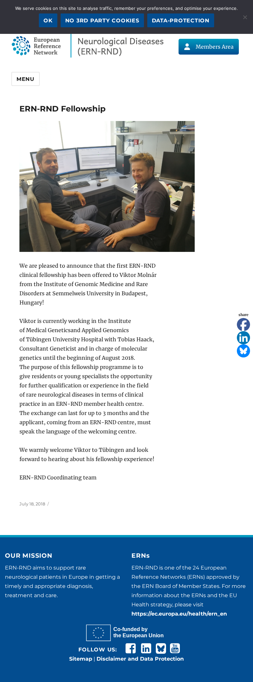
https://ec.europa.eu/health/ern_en (179, 614)
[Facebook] (243, 324)
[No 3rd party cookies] (244, 17)
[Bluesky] (243, 350)
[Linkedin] (243, 337)
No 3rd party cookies (102, 20)
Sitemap (80, 659)
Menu (25, 79)
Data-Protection (181, 20)
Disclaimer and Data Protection (140, 659)
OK (48, 20)
